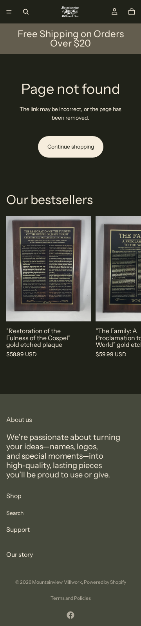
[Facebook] (70, 615)
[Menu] (9, 12)
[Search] (25, 11)
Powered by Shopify (105, 582)
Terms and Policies (71, 598)
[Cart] (131, 11)
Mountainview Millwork (57, 582)
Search (15, 513)
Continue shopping (70, 146)
